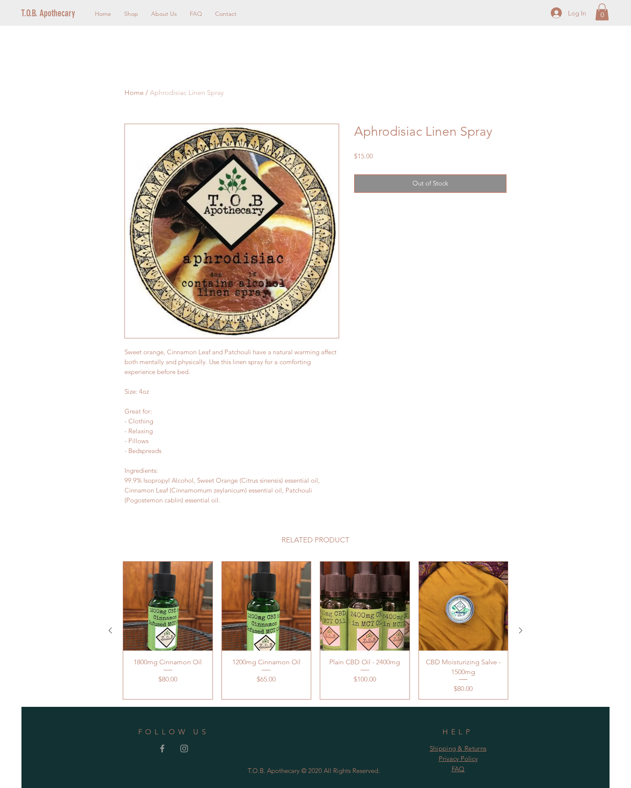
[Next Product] (521, 630)
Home (134, 92)
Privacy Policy (458, 759)
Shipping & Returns (458, 748)
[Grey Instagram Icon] (184, 748)
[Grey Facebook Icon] (162, 748)
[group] (315, 630)
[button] (602, 11)
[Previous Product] (110, 630)
